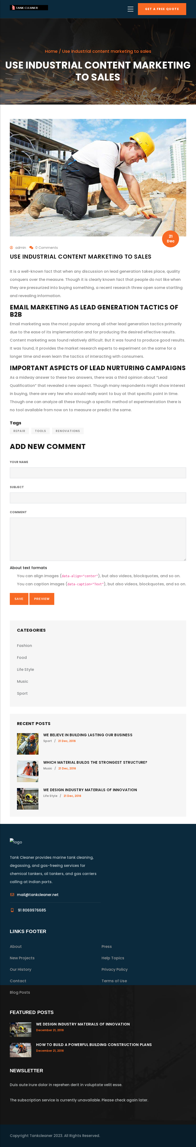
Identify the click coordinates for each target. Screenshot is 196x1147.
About (16, 946)
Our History (20, 969)
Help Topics (113, 958)
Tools (40, 431)
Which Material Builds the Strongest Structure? (95, 762)
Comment (18, 512)
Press (107, 946)
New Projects (22, 958)
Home (51, 51)
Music (22, 681)
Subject (17, 487)
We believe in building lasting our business (87, 734)
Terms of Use (114, 981)
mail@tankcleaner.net (38, 894)
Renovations (68, 431)
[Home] (29, 9)
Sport (22, 693)
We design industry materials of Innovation (90, 789)
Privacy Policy (115, 969)
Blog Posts (20, 992)
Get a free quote (162, 9)
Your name (19, 462)
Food (22, 657)
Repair (19, 431)
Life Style (25, 669)
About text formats (28, 568)
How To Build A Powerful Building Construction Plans (94, 1044)
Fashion (24, 645)
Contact (18, 981)
